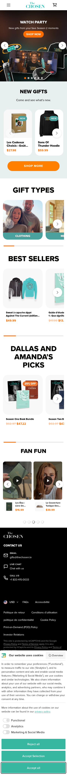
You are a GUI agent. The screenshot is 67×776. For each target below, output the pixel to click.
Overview (57, 655)
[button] (25, 78)
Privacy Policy (10, 644)
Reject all (33, 744)
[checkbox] (13, 720)
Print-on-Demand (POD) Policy (21, 627)
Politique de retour (14, 612)
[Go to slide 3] (33, 522)
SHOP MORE (33, 166)
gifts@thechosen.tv (21, 557)
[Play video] (17, 480)
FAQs (26, 602)
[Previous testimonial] (7, 484)
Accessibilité (42, 602)
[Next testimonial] (59, 484)
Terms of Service (30, 644)
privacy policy (42, 711)
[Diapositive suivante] (60, 443)
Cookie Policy (48, 620)
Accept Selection (33, 756)
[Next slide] (62, 45)
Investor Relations (14, 634)
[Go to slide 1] (24, 522)
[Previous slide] (4, 45)
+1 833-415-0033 (19, 579)
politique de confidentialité (19, 620)
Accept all (33, 768)
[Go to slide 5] (42, 522)
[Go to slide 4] (37, 522)
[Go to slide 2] (29, 522)
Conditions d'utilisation (44, 612)
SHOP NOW (33, 34)
